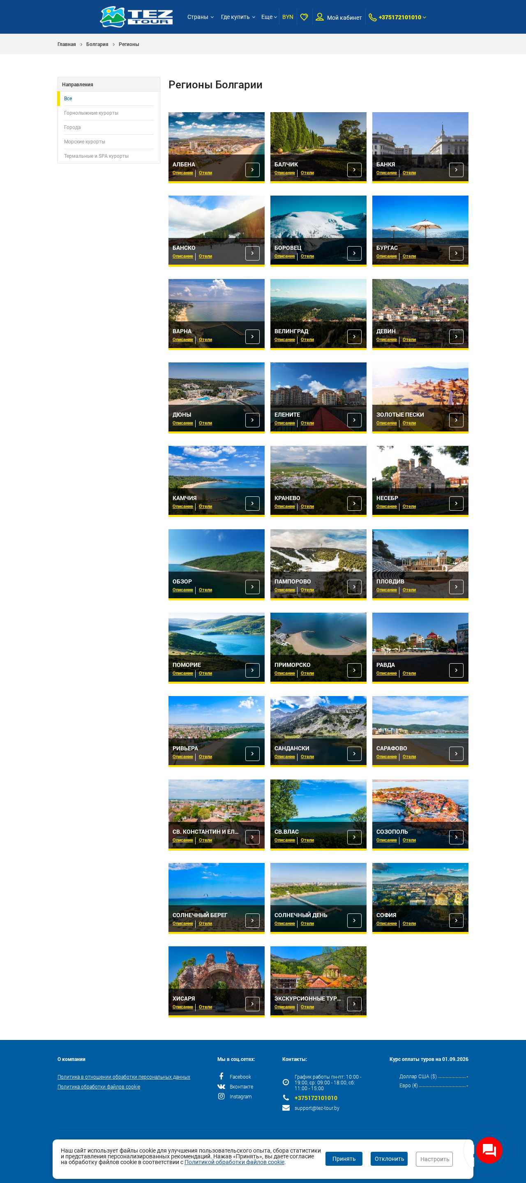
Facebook (240, 1076)
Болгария (97, 44)
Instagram (241, 1096)
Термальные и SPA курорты (96, 156)
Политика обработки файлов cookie (99, 1086)
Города (72, 127)
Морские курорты (84, 142)
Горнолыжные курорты (91, 113)
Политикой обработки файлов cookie (234, 1162)
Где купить (235, 17)
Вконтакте (241, 1086)
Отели (205, 172)
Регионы (129, 44)
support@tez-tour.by (317, 1108)
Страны (197, 17)
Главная (67, 44)
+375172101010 (400, 17)
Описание (183, 172)
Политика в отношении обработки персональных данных (124, 1076)
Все (68, 98)
